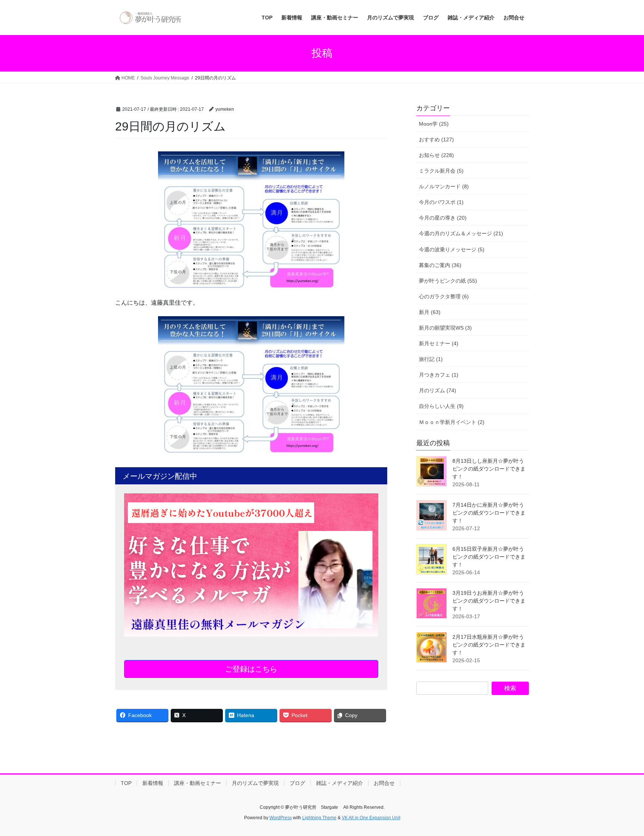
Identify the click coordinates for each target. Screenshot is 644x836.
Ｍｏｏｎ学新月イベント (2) (451, 422)
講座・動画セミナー (197, 783)
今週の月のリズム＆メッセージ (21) (461, 233)
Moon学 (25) (434, 124)
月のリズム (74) (437, 390)
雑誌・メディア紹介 (339, 783)
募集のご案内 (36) (440, 265)
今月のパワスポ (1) (441, 202)
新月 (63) (430, 312)
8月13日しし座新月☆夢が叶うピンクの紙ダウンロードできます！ (488, 469)
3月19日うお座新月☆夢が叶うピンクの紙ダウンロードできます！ (488, 601)
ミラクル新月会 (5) (441, 171)
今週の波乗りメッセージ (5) (451, 249)
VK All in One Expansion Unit (371, 817)
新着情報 (152, 783)
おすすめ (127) (436, 139)
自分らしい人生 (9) (441, 406)
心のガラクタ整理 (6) (444, 296)
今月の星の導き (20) (443, 218)
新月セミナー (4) (438, 343)
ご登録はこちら (251, 669)
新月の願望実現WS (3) (445, 328)
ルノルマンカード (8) (444, 186)
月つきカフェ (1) (438, 375)
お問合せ (384, 783)
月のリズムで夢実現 (255, 783)
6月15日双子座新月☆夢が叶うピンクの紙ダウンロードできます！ (488, 557)
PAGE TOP (622, 804)
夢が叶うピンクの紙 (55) (448, 281)
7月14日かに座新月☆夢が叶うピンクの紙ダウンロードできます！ (488, 513)
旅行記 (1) (431, 359)
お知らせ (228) (436, 155)
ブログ (297, 783)
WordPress (280, 817)
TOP (126, 783)
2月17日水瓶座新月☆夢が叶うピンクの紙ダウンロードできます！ (488, 645)
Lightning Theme (319, 817)
